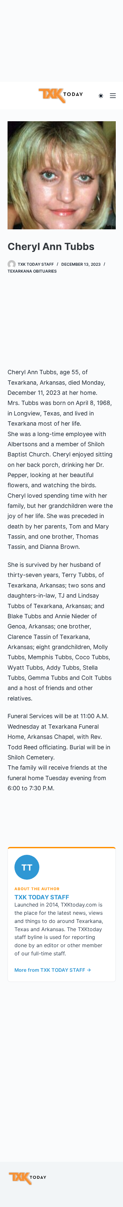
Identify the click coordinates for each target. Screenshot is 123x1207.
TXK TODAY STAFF (41, 897)
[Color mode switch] (100, 95)
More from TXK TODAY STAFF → (52, 970)
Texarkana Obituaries (32, 271)
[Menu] (113, 96)
